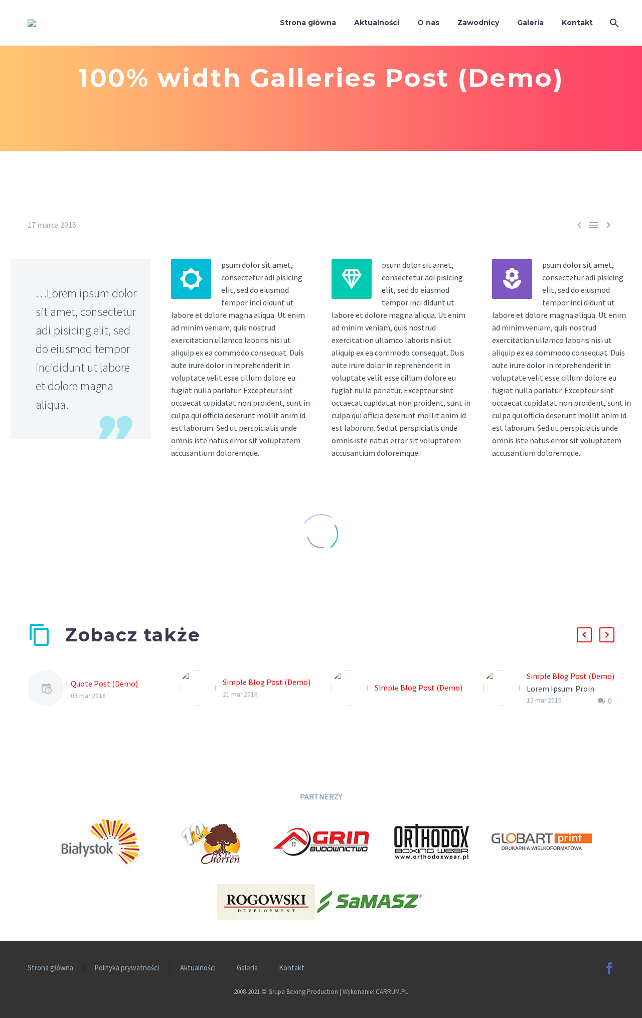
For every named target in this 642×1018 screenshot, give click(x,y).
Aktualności (376, 22)
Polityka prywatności (126, 968)
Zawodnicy (478, 22)
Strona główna (308, 22)
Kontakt (577, 22)
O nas (428, 22)
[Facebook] (609, 968)
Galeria (530, 22)
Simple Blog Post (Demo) (266, 682)
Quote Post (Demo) (104, 683)
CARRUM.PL (392, 991)
